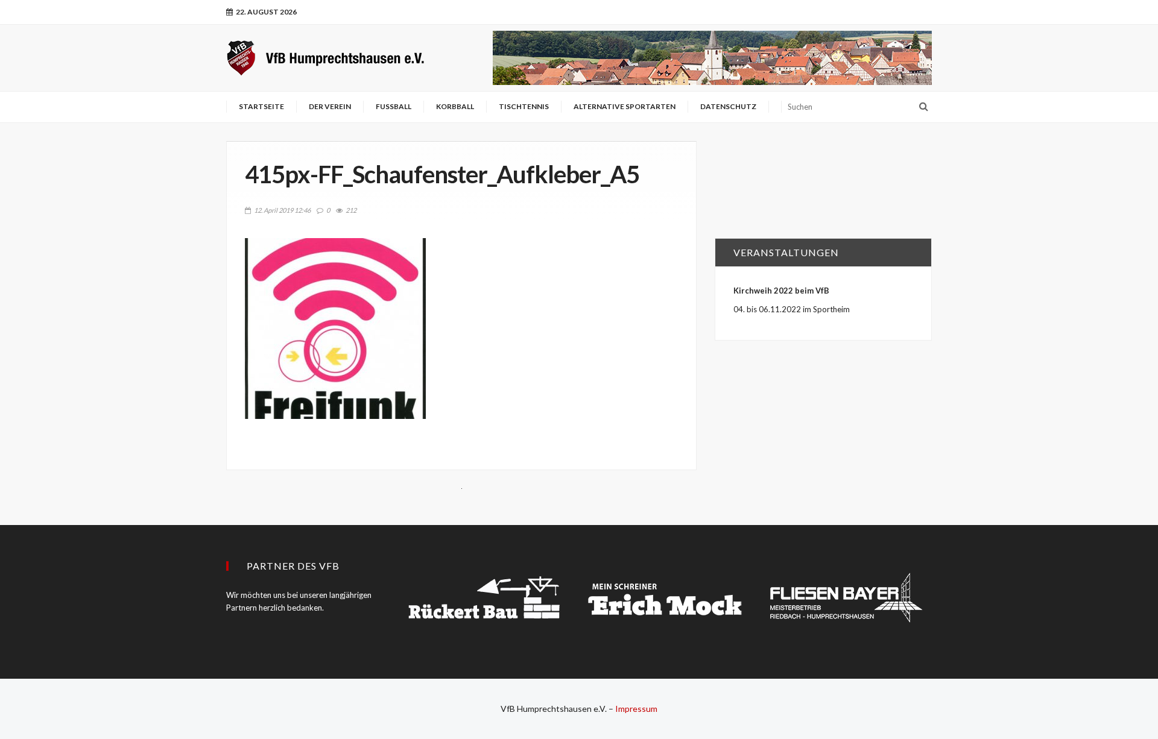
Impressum (636, 708)
